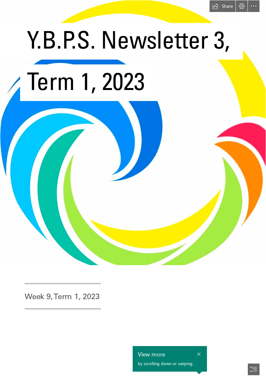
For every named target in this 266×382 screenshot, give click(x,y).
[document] (133, 191)
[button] (223, 6)
